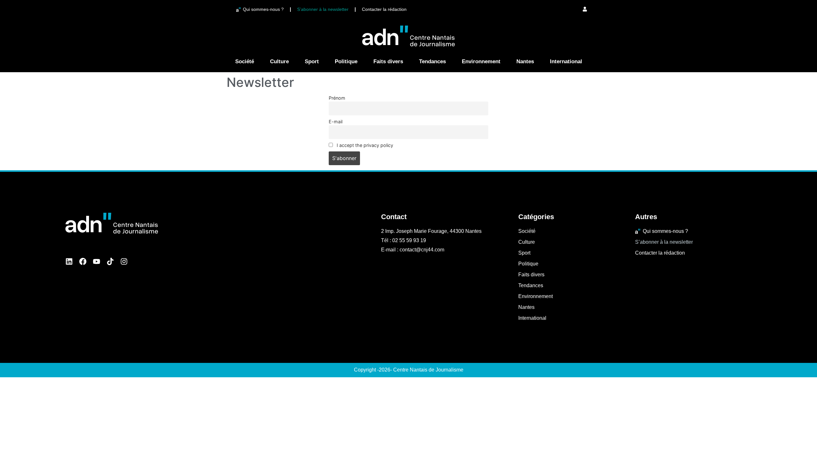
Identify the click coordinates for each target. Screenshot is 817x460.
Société (244, 61)
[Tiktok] (110, 261)
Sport (312, 61)
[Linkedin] (69, 261)
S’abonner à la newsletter (323, 9)
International (566, 61)
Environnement (481, 61)
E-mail (335, 121)
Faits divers (388, 61)
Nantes (525, 61)
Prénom (337, 98)
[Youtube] (96, 261)
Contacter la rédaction (384, 9)
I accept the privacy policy (364, 145)
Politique (346, 61)
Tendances (432, 61)
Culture (279, 61)
